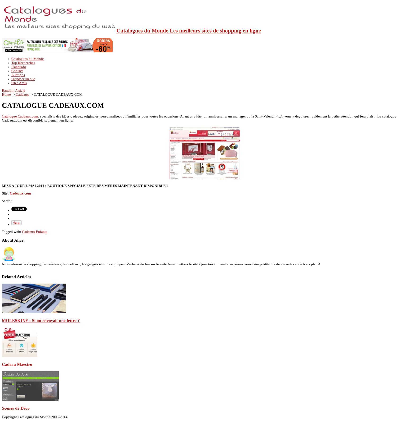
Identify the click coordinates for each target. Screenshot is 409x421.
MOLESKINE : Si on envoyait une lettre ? (41, 320)
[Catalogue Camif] (57, 51)
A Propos (18, 75)
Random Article (13, 90)
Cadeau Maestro (17, 364)
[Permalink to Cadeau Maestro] (19, 356)
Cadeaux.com (20, 193)
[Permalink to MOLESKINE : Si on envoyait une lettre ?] (34, 312)
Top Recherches (23, 63)
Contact (17, 71)
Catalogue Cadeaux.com (20, 116)
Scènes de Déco (16, 408)
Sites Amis (19, 83)
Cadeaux (22, 94)
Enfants (41, 232)
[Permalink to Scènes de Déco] (30, 400)
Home (6, 94)
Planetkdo (18, 67)
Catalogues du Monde (27, 59)
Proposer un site (23, 79)
